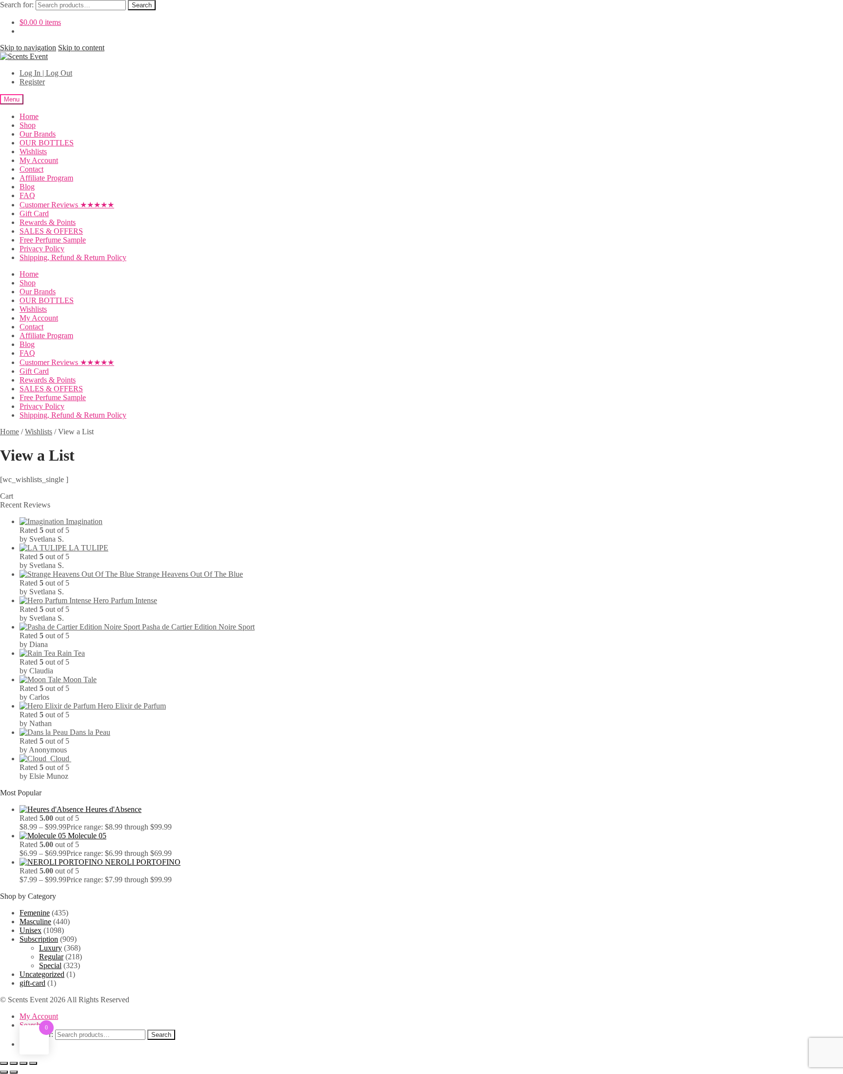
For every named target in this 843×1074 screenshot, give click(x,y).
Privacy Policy (42, 248)
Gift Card (34, 213)
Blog (27, 186)
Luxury (50, 948)
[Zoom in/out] (4, 1063)
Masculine (35, 921)
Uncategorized (42, 974)
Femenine (35, 913)
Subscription (39, 939)
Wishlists (33, 151)
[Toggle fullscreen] (14, 1063)
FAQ (27, 195)
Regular (51, 956)
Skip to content (81, 47)
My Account (39, 160)
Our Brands (38, 134)
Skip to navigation (28, 47)
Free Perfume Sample (53, 240)
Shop (28, 125)
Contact (31, 169)
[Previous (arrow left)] (4, 1072)
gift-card (32, 983)
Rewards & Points (48, 222)
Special (50, 965)
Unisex (30, 930)
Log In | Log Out (46, 73)
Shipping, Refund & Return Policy (73, 257)
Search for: (17, 4)
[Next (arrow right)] (14, 1072)
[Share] (23, 1063)
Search (142, 5)
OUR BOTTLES (47, 143)
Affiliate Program (46, 178)
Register (32, 82)
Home (29, 116)
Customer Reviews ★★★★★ (67, 205)
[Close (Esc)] (33, 1063)
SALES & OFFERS (51, 231)
